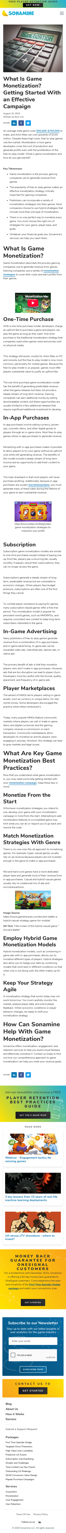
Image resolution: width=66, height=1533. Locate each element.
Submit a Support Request (21, 1429)
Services (11, 1486)
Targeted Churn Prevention (19, 1446)
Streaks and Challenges (17, 1462)
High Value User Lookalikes (19, 1450)
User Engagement (14, 1499)
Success (11, 1419)
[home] (18, 13)
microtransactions (39, 485)
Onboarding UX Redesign (18, 1471)
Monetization (12, 1495)
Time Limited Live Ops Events (20, 1467)
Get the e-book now (33, 1115)
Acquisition (11, 1491)
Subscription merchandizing (19, 1458)
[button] (61, 13)
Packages (12, 1437)
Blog (9, 1404)
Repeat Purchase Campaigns (20, 1479)
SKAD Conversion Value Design (21, 1475)
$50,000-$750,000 (48, 131)
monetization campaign (23, 783)
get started (33, 1391)
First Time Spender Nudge (19, 1442)
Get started (33, 1302)
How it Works (15, 1414)
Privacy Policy (40, 1514)
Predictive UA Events (16, 1454)
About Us (12, 1409)
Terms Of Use (23, 1514)
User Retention (13, 1504)
